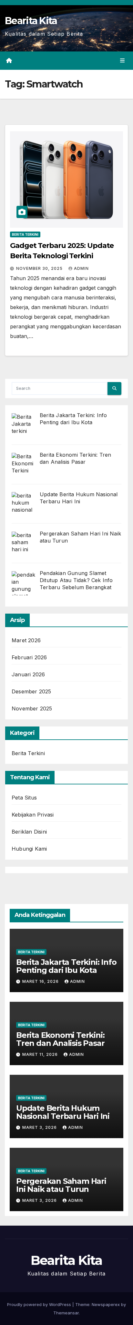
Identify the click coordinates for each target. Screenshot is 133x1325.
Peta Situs (24, 797)
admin (81, 268)
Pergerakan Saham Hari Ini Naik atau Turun (61, 1185)
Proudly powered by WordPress (39, 1304)
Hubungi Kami (29, 848)
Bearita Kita (31, 21)
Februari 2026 (29, 657)
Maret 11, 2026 (40, 1054)
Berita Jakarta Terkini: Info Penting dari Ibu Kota (66, 966)
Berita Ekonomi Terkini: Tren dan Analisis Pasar (60, 1039)
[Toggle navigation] (122, 61)
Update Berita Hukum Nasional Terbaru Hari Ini (62, 1112)
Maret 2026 (26, 640)
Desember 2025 (31, 691)
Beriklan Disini (29, 831)
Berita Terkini (25, 234)
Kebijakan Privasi (33, 814)
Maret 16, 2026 (41, 981)
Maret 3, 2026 (40, 1127)
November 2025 (32, 708)
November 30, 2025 (40, 268)
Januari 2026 (28, 674)
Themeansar (66, 1312)
